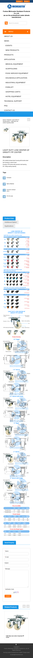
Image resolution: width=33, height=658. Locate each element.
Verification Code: (9, 589)
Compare (18, 1)
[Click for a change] (16, 592)
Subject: (7, 563)
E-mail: (7, 557)
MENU (10, 31)
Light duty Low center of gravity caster (10, 121)
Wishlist (26, 1)
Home (4, 119)
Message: (7, 568)
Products (9, 119)
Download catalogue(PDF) (11, 190)
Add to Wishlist (10, 183)
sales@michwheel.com (17, 654)
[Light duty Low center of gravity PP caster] (19, 137)
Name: (7, 551)
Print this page (10, 196)
